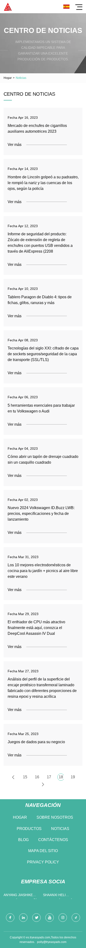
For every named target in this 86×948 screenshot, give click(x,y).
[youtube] (49, 917)
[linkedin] (23, 917)
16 (37, 777)
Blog (23, 840)
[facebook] (10, 917)
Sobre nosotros (55, 817)
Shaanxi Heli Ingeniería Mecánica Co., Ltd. (61, 896)
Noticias (60, 829)
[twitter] (36, 917)
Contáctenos (53, 840)
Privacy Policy (43, 862)
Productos (29, 829)
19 (73, 777)
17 (49, 777)
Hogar (8, 78)
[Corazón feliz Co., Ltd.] (8, 6)
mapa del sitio (43, 851)
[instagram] (63, 917)
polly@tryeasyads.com (51, 942)
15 (25, 777)
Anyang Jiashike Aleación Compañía (21, 896)
